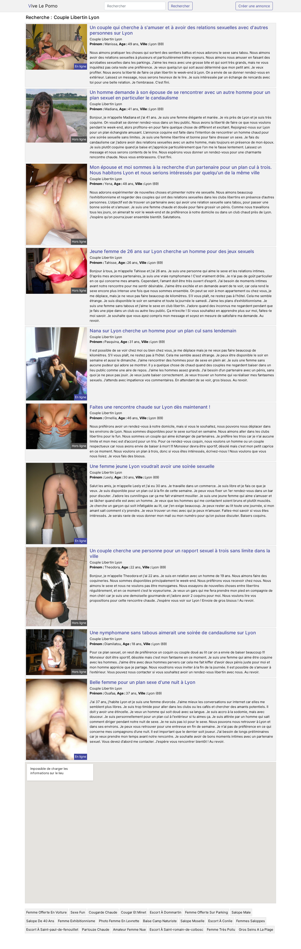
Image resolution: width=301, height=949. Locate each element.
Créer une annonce (254, 6)
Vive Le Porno (43, 6)
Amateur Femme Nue (129, 929)
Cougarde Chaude (103, 912)
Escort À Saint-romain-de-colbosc (176, 929)
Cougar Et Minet (133, 912)
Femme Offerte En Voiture (46, 912)
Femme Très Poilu (221, 929)
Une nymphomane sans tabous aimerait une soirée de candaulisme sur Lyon (173, 632)
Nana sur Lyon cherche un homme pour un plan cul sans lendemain (163, 330)
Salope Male (241, 912)
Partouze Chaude (95, 929)
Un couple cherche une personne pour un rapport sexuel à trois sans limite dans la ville (180, 553)
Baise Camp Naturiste (160, 921)
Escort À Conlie (220, 921)
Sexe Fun (78, 912)
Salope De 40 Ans (40, 921)
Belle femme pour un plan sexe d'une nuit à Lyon (142, 682)
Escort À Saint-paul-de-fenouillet (52, 929)
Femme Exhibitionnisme (76, 921)
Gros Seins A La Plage (256, 929)
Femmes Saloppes (250, 921)
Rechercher (180, 6)
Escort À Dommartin (165, 912)
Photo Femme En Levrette (119, 921)
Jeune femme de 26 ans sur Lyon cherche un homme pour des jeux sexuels (172, 251)
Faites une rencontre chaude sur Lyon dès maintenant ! (150, 407)
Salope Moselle (192, 921)
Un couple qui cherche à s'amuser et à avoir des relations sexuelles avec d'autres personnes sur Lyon (179, 30)
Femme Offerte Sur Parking (206, 912)
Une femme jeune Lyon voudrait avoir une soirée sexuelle (152, 466)
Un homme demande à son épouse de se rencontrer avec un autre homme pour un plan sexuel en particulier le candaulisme (180, 94)
